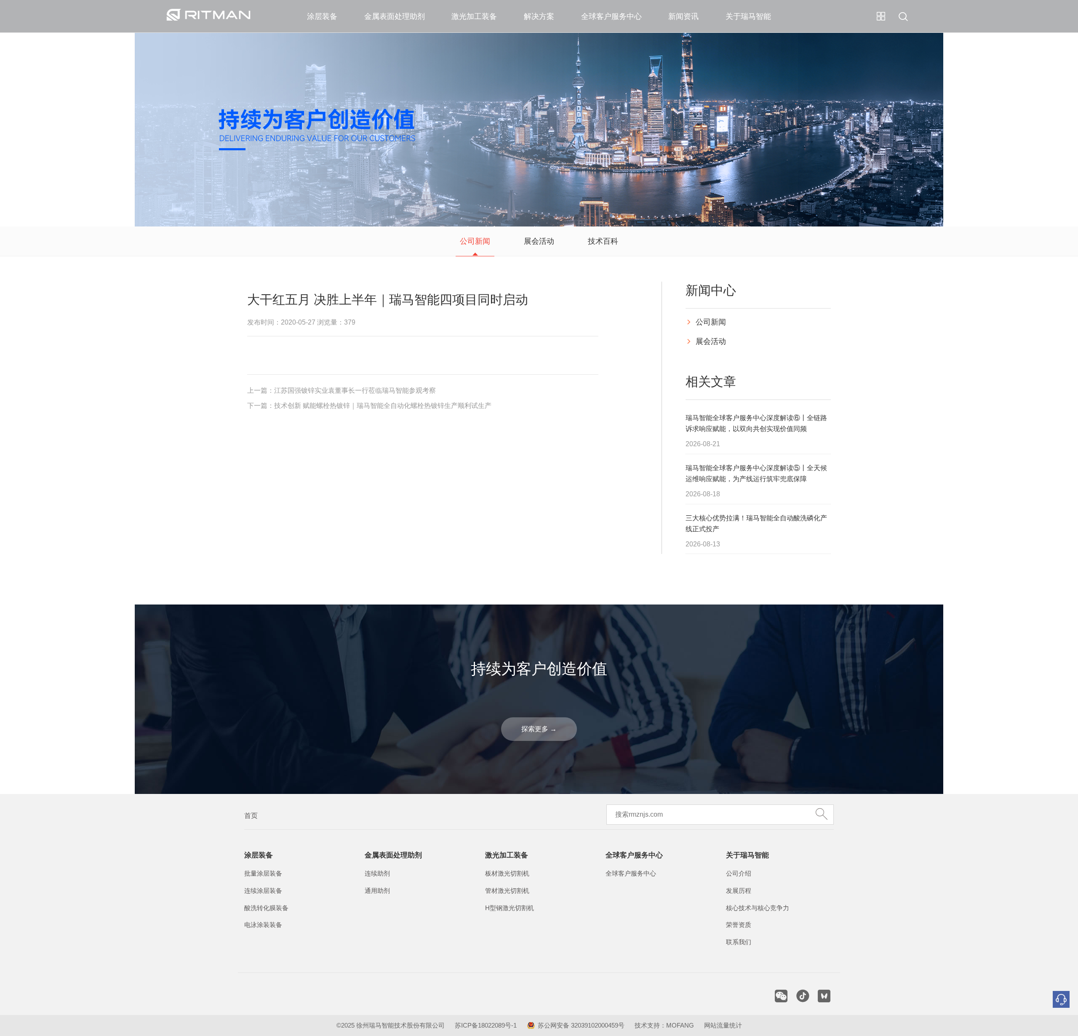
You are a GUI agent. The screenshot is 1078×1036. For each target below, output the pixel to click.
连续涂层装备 (263, 890)
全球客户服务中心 (611, 16)
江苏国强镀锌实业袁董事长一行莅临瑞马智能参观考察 (355, 390)
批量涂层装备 (263, 873)
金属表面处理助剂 (394, 16)
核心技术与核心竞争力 (757, 908)
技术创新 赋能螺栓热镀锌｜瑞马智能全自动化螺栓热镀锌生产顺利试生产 (382, 405)
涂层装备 (322, 16)
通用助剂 (377, 890)
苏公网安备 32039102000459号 (581, 1025)
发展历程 (738, 890)
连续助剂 (377, 873)
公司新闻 (475, 241)
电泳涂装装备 (263, 924)
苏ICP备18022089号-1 (486, 1025)
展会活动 (539, 241)
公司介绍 (738, 873)
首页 (251, 815)
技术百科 (603, 241)
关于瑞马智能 (748, 16)
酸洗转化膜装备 (266, 908)
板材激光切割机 (507, 873)
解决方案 (539, 16)
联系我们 (738, 942)
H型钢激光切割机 (509, 908)
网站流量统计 (723, 1025)
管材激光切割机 (507, 890)
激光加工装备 (474, 16)
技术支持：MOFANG (664, 1025)
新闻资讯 (683, 16)
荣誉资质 (738, 924)
